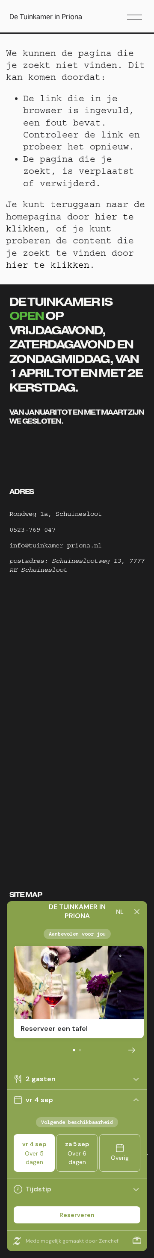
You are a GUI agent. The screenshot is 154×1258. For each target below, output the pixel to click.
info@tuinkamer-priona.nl (55, 545)
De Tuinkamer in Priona (45, 16)
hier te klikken (47, 265)
